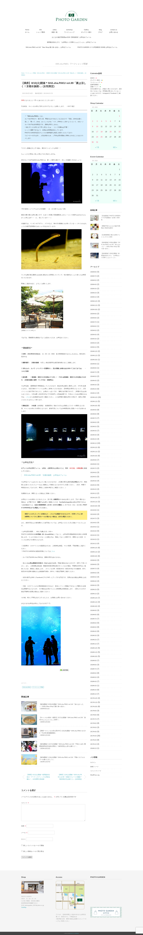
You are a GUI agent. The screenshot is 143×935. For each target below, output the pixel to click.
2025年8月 (93, 318)
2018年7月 (93, 669)
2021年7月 (93, 518)
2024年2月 (93, 389)
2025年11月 (93, 305)
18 (101, 132)
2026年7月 (93, 276)
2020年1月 (93, 593)
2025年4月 (93, 334)
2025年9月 (93, 313)
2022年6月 (93, 472)
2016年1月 (93, 748)
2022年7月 (93, 468)
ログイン (93, 762)
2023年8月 (93, 414)
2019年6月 (93, 623)
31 (97, 142)
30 (93, 142)
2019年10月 (93, 606)
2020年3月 (93, 585)
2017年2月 (93, 740)
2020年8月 (93, 564)
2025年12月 (93, 301)
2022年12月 (93, 447)
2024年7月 (93, 372)
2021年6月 (93, 522)
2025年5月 (93, 330)
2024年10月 (93, 359)
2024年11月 (93, 355)
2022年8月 (93, 464)
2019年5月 (93, 627)
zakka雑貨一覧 (54, 31)
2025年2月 (93, 343)
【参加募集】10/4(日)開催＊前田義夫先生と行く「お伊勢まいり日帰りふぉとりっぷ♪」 (110, 255)
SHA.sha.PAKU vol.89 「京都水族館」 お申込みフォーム (45, 475)
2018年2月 (93, 690)
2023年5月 (93, 426)
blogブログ (100, 31)
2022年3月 (93, 485)
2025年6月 (93, 326)
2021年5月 (93, 527)
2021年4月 (93, 531)
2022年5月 (93, 476)
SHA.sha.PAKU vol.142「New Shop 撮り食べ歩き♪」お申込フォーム (48, 47)
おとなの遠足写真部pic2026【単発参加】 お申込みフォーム (71, 37)
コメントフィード (95, 771)
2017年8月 (93, 715)
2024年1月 (93, 393)
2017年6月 (93, 723)
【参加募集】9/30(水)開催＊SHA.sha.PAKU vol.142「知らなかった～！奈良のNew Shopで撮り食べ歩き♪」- (61, 706)
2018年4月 (93, 681)
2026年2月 (93, 293)
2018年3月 (93, 685)
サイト (23, 839)
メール (24, 832)
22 (119, 132)
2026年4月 (93, 284)
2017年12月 (93, 698)
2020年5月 (93, 577)
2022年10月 (93, 456)
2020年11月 (93, 552)
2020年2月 (93, 589)
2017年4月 (93, 731)
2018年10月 (93, 656)
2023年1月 (93, 443)
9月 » (115, 147)
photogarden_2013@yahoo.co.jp (34, 905)
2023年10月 (93, 405)
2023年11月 (93, 401)
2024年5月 (93, 376)
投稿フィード (94, 766)
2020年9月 (93, 560)
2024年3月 (93, 385)
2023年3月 (93, 435)
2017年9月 (93, 711)
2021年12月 (93, 497)
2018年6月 (93, 673)
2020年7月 (93, 568)
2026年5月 (93, 280)
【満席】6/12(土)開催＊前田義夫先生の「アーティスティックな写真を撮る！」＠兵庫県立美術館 (38, 777)
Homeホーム (27, 31)
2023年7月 (93, 418)
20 (110, 132)
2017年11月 (93, 702)
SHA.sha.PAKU (61, 64)
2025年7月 (93, 322)
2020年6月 (93, 573)
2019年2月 (93, 639)
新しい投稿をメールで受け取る (33, 851)
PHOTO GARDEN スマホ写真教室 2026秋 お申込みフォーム (97, 47)
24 (97, 137)
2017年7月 (93, 719)
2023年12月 (93, 397)
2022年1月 (93, 493)
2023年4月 (93, 431)
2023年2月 (93, 439)
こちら (28, 397)
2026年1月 (93, 297)
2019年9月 (93, 610)
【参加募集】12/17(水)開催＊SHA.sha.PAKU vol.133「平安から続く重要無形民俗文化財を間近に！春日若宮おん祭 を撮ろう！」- (62, 746)
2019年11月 (93, 602)
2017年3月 (93, 736)
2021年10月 (93, 506)
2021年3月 (93, 535)
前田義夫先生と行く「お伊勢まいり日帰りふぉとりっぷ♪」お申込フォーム (71, 42)
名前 (23, 826)
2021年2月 (93, 539)
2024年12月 (93, 351)
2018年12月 (93, 648)
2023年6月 (93, 422)
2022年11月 (93, 451)
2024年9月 (93, 364)
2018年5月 (93, 677)
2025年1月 (93, 347)
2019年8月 (93, 614)
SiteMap (23, 907)
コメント (25, 803)
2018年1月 (93, 694)
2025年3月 (93, 339)
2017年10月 (93, 706)
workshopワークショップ (69, 31)
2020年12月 (93, 548)
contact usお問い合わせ (113, 31)
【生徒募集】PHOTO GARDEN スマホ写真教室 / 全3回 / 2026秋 (110, 218)
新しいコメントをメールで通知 (33, 845)
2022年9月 (93, 460)
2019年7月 (93, 619)
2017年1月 (93, 744)
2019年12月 (93, 598)
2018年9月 (93, 660)
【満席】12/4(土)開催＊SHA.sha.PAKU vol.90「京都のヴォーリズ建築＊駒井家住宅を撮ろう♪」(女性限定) (70, 777)
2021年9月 (93, 510)
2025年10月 (93, 309)
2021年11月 (93, 502)
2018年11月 (93, 652)
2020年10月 (93, 556)
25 (101, 137)
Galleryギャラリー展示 (86, 31)
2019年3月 (93, 635)
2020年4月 (93, 581)
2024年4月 (93, 380)
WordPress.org (94, 775)
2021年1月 (93, 543)
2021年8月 (93, 514)
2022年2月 (93, 489)
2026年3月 (93, 288)
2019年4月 (93, 631)
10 (97, 126)
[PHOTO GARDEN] (71, 12)
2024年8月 (93, 368)
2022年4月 (93, 481)
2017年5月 (93, 727)
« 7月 (97, 147)
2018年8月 (93, 665)
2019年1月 (93, 644)
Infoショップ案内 (40, 31)
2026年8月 (93, 272)
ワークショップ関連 (79, 64)
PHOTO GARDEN (74, 933)
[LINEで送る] (64, 670)
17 (97, 132)
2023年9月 (93, 410)
